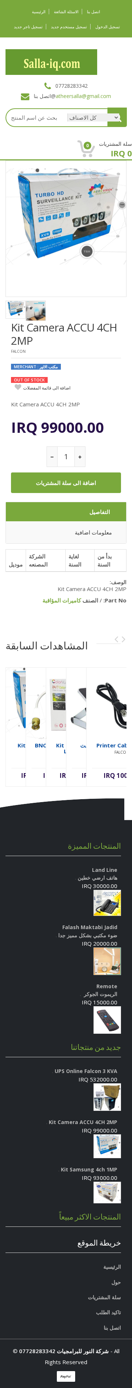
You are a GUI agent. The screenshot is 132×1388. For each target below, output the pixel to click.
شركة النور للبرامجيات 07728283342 (64, 1351)
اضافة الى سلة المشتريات (66, 482)
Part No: (114, 600)
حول (116, 1282)
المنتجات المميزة (94, 846)
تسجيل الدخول (107, 26)
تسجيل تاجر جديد (28, 26)
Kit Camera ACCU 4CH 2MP (64, 334)
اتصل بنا (93, 11)
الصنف (90, 600)
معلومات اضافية (93, 532)
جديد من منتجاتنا (96, 1047)
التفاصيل (99, 511)
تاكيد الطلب (108, 1312)
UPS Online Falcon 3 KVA (85, 1071)
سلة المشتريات (104, 1297)
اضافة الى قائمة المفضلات (46, 388)
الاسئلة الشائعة (66, 11)
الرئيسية (38, 11)
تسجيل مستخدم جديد (69, 26)
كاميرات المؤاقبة (62, 600)
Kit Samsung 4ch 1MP (88, 1169)
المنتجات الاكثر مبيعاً (90, 1216)
